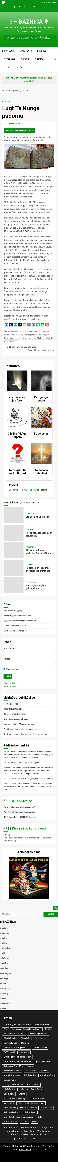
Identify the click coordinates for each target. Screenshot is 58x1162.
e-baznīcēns (9, 648)
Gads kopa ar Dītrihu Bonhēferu (17, 1062)
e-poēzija (4, 979)
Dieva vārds (26, 1043)
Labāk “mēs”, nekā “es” (14, 515)
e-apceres (6, 101)
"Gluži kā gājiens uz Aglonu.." (29, 763)
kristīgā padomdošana (32, 335)
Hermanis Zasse (38, 1134)
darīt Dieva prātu (33, 332)
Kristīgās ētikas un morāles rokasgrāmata (21, 1085)
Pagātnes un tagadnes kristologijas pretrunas (14, 568)
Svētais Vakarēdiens (12, 1112)
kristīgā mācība (46, 1075)
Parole (7, 659)
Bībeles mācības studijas (14, 1034)
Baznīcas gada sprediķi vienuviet (17, 616)
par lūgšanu (9, 1103)
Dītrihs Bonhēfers (28, 1128)
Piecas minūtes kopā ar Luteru (31, 1103)
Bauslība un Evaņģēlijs (13, 611)
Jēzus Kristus (30, 1071)
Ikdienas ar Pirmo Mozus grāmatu (18, 1066)
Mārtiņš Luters (39, 1099)
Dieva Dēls (25, 1038)
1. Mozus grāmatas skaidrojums (17, 1025)
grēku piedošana (43, 1062)
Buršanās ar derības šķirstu (15, 714)
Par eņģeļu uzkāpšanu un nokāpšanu (14, 533)
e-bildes (3, 943)
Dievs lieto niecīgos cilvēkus (16, 719)
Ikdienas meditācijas (12, 1071)
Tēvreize (24, 1122)
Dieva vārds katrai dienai (29, 828)
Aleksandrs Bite (10, 1128)
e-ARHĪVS (41, 51)
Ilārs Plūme (29, 1131)
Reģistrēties (9, 683)
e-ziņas (3, 1009)
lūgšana (21, 1094)
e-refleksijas (31, 513)
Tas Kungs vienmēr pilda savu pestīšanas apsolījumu (26, 734)
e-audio (3, 938)
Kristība (44, 1071)
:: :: (25, 1149)
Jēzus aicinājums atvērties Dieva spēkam (14, 550)
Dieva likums (39, 1038)
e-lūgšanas (4, 958)
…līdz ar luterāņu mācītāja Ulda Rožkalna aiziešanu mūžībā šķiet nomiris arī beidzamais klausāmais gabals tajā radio (28, 787)
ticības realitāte (10, 1122)
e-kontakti (8, 51)
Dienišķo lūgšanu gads (38, 1034)
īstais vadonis (16, 335)
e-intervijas (5, 948)
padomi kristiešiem (18, 338)
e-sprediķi (4, 994)
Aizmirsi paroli (11, 686)
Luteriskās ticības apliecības (15, 631)
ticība (40, 1117)
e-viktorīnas (5, 1004)
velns (34, 1122)
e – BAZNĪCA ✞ (29, 21)
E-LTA (6, 68)
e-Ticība (39, 59)
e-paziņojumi (5, 974)
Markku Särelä (44, 1131)
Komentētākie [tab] (30, 502)
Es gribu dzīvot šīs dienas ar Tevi (17, 1057)
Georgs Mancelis (14, 1131)
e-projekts (25, 51)
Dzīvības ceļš (9, 1052)
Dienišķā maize (10, 1038)
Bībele (48, 1029)
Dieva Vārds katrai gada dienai (16, 1048)
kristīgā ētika (9, 1089)
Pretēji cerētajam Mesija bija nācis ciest (21, 729)
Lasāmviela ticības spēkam (15, 626)
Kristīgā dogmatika (12, 1075)
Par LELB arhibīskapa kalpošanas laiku (20, 812)
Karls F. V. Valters (19, 1134)
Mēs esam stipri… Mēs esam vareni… (19, 724)
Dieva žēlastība (40, 1048)
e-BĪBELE (25, 59)
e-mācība (4, 963)
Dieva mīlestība (10, 1043)
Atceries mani (12, 669)
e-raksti (29, 564)
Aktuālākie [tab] (11, 502)
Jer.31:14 (7, 835)
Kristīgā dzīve (30, 1075)
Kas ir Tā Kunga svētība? (14, 709)
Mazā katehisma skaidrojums (16, 1099)
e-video (3, 999)
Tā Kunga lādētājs (11, 704)
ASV (5, 1029)
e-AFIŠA (18, 68)
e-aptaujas (4, 933)
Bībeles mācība (18, 332)
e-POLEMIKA (9, 59)
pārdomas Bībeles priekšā (39, 338)
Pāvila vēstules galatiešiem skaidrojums (20, 1108)
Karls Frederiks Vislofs (12, 124)
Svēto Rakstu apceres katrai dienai (18, 1117)
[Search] (55, 59)
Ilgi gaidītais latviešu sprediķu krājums (20, 621)
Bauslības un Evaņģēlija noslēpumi (26, 1029)
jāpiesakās (34, 490)
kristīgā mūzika (10, 1080)
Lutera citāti (9, 1094)
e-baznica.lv (24, 1052)
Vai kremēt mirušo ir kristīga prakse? (19, 807)
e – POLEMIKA (22, 801)
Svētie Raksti (30, 1112)
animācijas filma (42, 1025)
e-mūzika (4, 968)
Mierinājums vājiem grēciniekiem (14, 585)
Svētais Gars (46, 1108)
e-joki (2, 953)
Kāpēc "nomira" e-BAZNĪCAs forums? (20, 817)
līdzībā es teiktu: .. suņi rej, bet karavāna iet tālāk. (33, 779)
